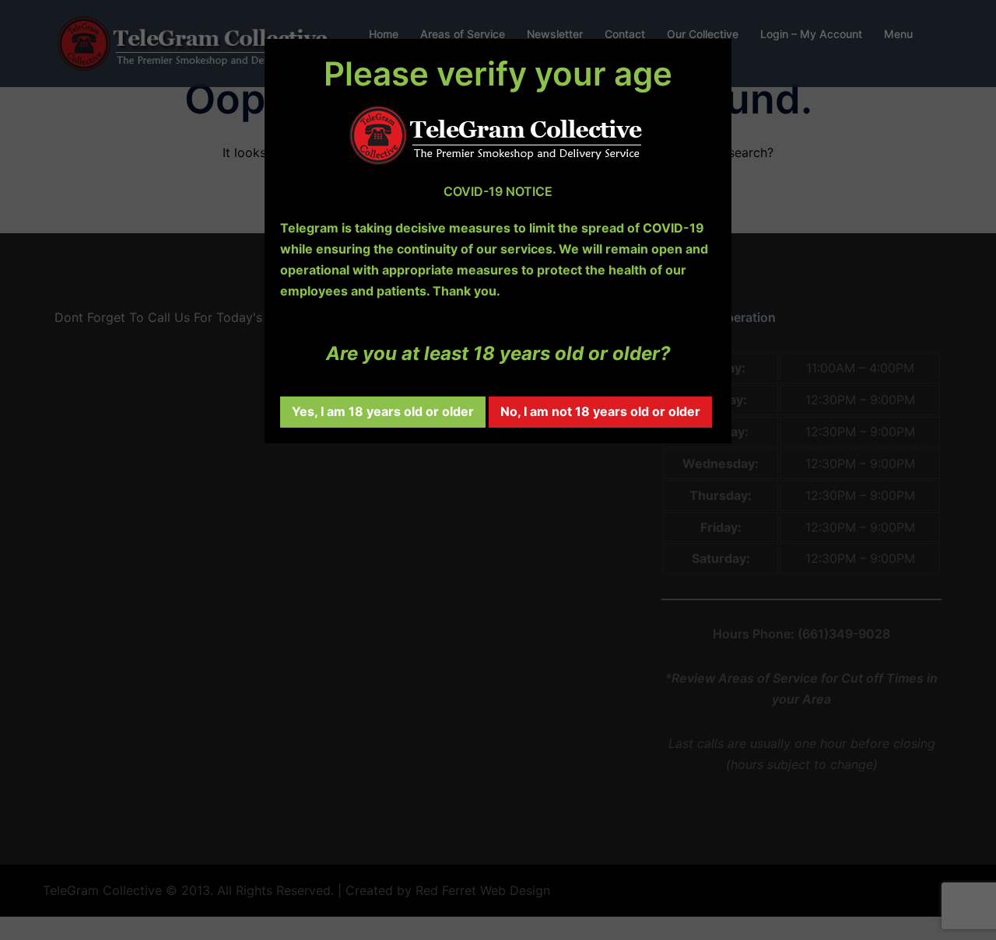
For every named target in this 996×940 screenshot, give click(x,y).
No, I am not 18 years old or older (600, 411)
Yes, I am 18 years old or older (383, 411)
